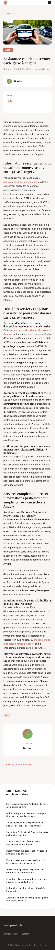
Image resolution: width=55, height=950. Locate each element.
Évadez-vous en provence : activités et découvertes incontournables (25, 862)
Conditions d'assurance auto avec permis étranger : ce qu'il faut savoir (26, 880)
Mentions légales (10, 934)
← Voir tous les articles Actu (17, 764)
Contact (25, 934)
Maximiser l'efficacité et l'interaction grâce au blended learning (27, 833)
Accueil (6, 13)
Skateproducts (12, 925)
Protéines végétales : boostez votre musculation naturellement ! (23, 843)
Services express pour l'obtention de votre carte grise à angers (27, 805)
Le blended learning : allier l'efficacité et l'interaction (26, 890)
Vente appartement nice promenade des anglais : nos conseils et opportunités (26, 824)
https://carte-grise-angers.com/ (20, 182)
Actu (14, 13)
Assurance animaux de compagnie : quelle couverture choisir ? (27, 899)
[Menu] (49, 2)
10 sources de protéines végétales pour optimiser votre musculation (25, 871)
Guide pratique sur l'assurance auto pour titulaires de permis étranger (26, 815)
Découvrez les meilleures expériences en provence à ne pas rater (26, 852)
